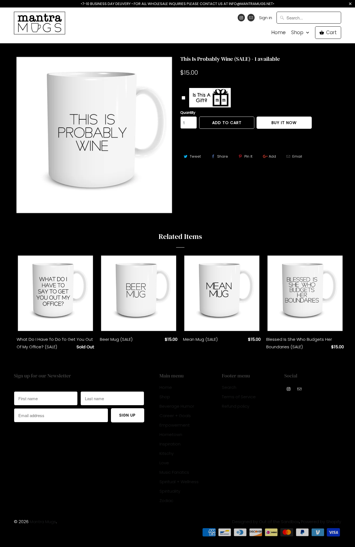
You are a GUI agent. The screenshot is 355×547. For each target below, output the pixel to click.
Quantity (187, 112)
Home (278, 32)
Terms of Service (239, 397)
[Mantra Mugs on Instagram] (241, 17)
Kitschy (166, 453)
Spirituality (169, 491)
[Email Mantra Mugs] (251, 17)
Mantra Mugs (43, 522)
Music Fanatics (174, 472)
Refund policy (235, 406)
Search (229, 387)
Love (164, 463)
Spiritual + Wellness (179, 482)
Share (222, 156)
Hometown (170, 434)
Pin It (248, 156)
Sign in (265, 18)
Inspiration (170, 444)
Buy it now (284, 122)
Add (272, 156)
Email (297, 156)
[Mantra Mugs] (39, 25)
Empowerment (174, 425)
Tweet (195, 156)
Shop (298, 32)
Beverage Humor (176, 406)
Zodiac (166, 500)
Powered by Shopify (321, 522)
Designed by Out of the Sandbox (265, 522)
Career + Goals (175, 416)
